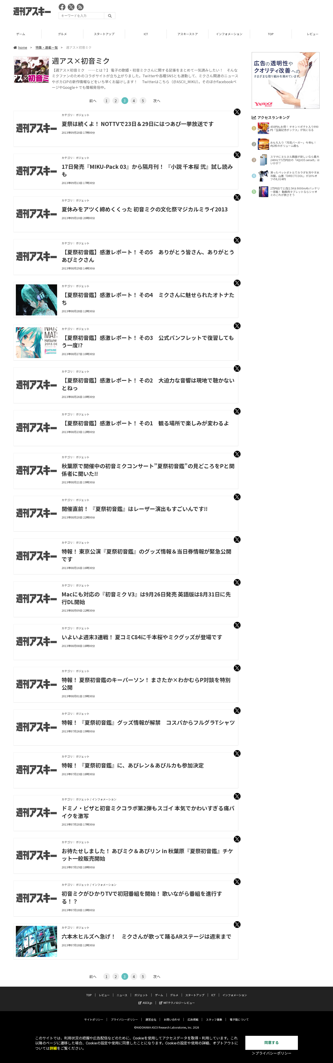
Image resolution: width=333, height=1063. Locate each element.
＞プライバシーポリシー (272, 1053)
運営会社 (150, 1019)
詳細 (53, 1048)
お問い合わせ (172, 1019)
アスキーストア (187, 34)
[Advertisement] (237, 12)
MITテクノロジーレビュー (179, 1003)
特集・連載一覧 (47, 47)
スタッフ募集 (214, 1019)
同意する (271, 1043)
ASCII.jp (147, 1003)
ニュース (122, 995)
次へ (156, 100)
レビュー (104, 995)
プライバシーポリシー (124, 1019)
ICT (146, 34)
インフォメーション (229, 34)
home (22, 47)
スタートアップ (104, 34)
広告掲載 (193, 1019)
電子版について (239, 1019)
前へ (93, 100)
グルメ (62, 34)
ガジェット (141, 995)
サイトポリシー (93, 1019)
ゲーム (20, 34)
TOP (271, 34)
